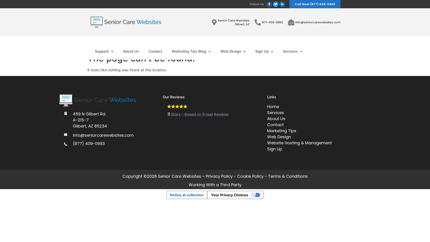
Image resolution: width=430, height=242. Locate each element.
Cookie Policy (250, 176)
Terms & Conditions (288, 176)
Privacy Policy (219, 176)
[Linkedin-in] (282, 4)
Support (102, 51)
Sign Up (262, 51)
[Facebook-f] (269, 4)
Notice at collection (187, 195)
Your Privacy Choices (229, 195)
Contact (155, 51)
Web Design (230, 51)
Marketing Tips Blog (189, 51)
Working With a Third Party (215, 185)
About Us (131, 51)
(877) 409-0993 (89, 143)
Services (290, 51)
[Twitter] (275, 4)
